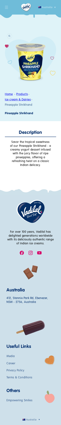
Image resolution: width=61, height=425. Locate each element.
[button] (6, 7)
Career (11, 363)
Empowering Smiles (19, 400)
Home (9, 94)
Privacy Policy (15, 370)
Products (22, 94)
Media (11, 356)
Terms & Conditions (19, 377)
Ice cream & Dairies (18, 99)
